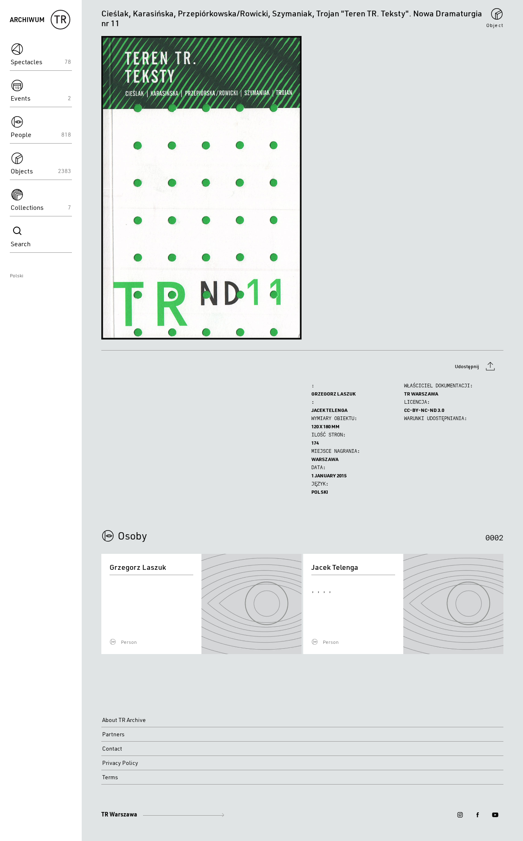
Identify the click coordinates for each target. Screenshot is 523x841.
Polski (16, 275)
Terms (110, 777)
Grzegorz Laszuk (333, 394)
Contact (112, 748)
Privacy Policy (120, 763)
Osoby (132, 535)
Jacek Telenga (329, 410)
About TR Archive (124, 720)
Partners (113, 734)
